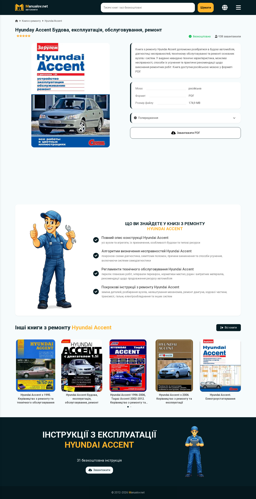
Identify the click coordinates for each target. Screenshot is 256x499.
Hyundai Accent (53, 20)
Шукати (205, 7)
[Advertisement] (70, 176)
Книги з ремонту (31, 20)
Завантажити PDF (188, 132)
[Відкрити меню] (238, 7)
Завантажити (101, 470)
